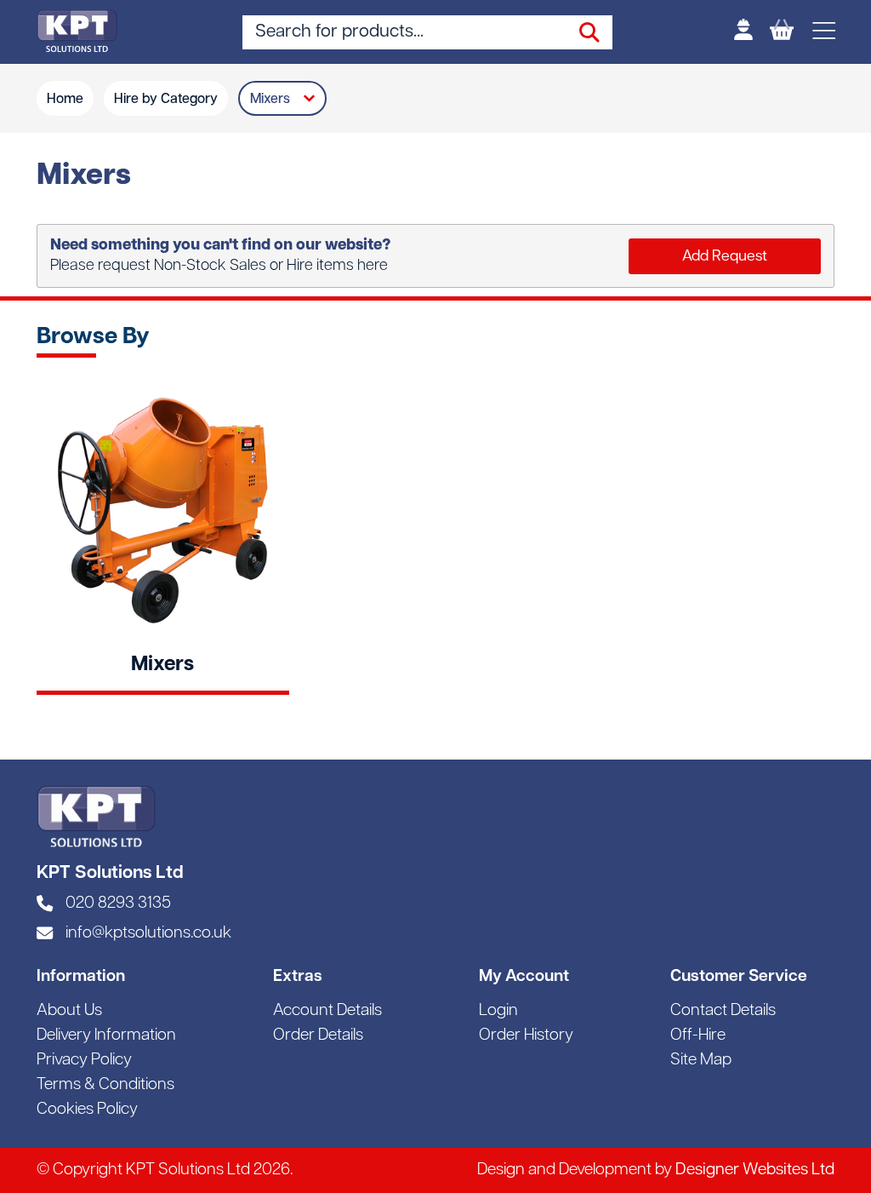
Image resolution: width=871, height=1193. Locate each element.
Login (498, 1011)
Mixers (270, 99)
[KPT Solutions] (77, 31)
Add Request (724, 256)
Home (65, 99)
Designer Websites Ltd (754, 1170)
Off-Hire (698, 1036)
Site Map (701, 1060)
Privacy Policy (84, 1060)
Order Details (318, 1036)
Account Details (327, 1011)
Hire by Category (166, 99)
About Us (69, 1011)
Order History (526, 1036)
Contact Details (723, 1011)
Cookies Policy (87, 1110)
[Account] (743, 32)
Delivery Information (106, 1036)
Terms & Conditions (105, 1085)
